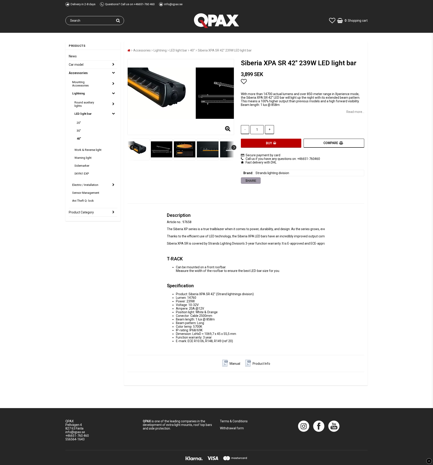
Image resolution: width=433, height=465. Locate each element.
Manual (235, 363)
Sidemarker (81, 165)
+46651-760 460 (77, 435)
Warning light (83, 157)
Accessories (78, 73)
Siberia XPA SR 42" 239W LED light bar (225, 50)
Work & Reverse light (87, 150)
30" (79, 130)
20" (79, 122)
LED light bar (83, 113)
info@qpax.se (75, 432)
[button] (332, 21)
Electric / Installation (85, 185)
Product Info (261, 363)
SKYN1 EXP (81, 173)
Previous (132, 147)
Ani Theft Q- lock (83, 200)
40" (79, 138)
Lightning (78, 93)
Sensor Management (85, 192)
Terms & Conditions (234, 421)
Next (233, 147)
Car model (76, 64)
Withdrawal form (232, 428)
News (73, 56)
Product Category (81, 212)
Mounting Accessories (80, 83)
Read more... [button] (355, 112)
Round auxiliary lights (84, 104)
